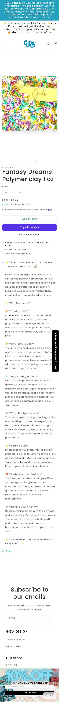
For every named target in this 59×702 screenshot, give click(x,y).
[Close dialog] (57, 670)
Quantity (6, 186)
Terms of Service (16, 639)
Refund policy (14, 646)
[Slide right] (36, 161)
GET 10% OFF (29, 692)
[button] (3, 44)
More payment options (29, 234)
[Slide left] (23, 161)
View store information (18, 253)
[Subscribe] (49, 618)
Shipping (6, 204)
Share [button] (9, 551)
